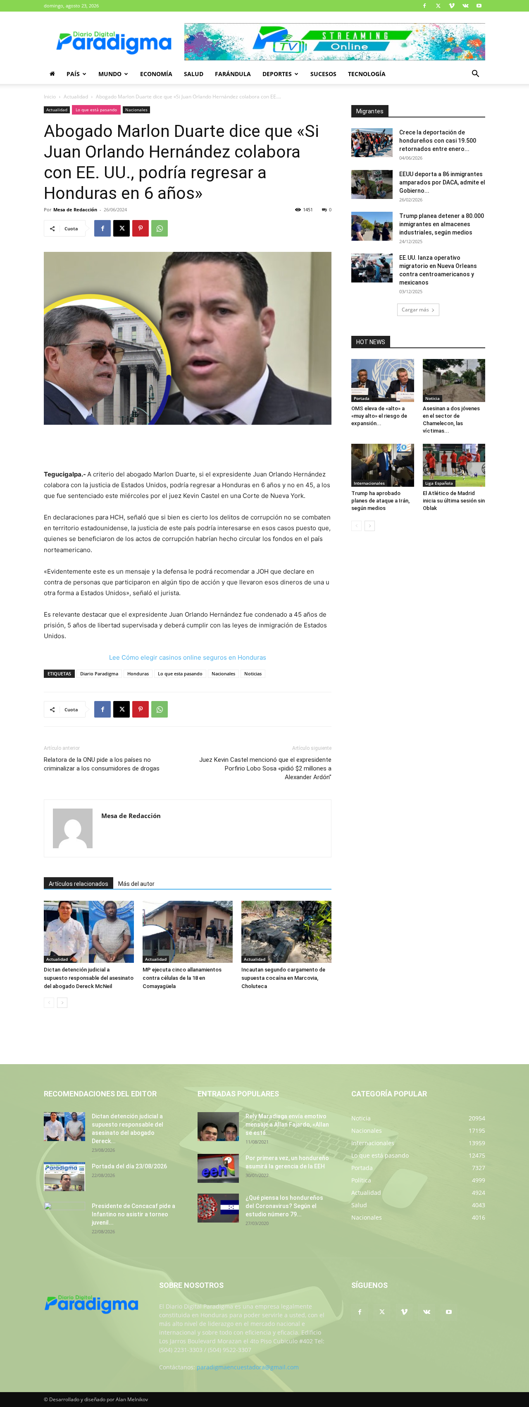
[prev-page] (49, 1003)
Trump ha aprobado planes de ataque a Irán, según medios (380, 500)
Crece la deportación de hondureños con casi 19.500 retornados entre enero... (437, 140)
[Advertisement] (187, 448)
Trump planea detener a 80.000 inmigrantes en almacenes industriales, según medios (441, 224)
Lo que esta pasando (180, 673)
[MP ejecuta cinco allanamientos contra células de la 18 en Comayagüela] (188, 932)
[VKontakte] (465, 6)
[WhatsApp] (159, 228)
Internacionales (369, 483)
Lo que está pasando (96, 109)
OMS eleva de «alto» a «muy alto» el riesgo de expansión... (379, 415)
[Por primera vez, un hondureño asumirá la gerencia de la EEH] (218, 1168)
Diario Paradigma (99, 673)
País (73, 74)
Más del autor (136, 884)
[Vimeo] (452, 6)
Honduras (138, 673)
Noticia (432, 398)
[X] (438, 6)
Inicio (50, 96)
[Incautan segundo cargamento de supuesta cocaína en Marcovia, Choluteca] (286, 932)
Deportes (277, 74)
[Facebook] (424, 6)
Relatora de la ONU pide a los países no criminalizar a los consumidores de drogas (102, 764)
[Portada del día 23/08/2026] (64, 1176)
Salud (193, 74)
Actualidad (76, 96)
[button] (475, 75)
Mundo (110, 74)
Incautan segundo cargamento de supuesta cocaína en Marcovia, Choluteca (283, 978)
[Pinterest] (140, 228)
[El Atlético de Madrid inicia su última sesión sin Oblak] (454, 465)
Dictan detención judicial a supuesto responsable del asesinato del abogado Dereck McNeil (88, 978)
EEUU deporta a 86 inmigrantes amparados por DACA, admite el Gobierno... (442, 182)
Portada (361, 398)
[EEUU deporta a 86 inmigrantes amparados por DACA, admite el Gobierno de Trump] (372, 184)
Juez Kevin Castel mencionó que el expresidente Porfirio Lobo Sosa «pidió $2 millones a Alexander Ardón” (265, 768)
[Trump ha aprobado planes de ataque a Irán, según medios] (382, 465)
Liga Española (439, 483)
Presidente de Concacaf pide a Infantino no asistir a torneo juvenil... (133, 1214)
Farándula (233, 74)
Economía (156, 74)
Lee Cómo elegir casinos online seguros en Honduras (187, 657)
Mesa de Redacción (75, 209)
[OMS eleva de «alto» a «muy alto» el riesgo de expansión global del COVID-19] (382, 380)
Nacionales (136, 109)
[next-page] (62, 1003)
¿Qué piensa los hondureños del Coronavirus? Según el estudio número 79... (284, 1206)
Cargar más (415, 309)
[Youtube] (479, 6)
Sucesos (323, 74)
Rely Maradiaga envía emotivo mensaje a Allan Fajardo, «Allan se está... (287, 1124)
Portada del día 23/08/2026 (129, 1166)
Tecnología (367, 74)
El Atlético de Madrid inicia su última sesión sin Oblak (454, 500)
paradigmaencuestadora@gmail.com (248, 1367)
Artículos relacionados (78, 884)
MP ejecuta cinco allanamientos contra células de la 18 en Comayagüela (182, 978)
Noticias (253, 673)
